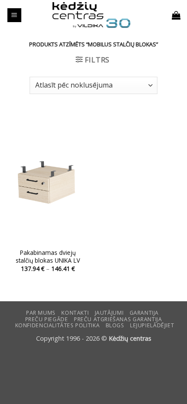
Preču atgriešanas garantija (118, 319)
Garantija (144, 312)
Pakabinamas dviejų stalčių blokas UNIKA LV (48, 256)
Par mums (41, 312)
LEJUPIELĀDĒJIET (152, 325)
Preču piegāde (46, 319)
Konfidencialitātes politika (57, 325)
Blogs (115, 325)
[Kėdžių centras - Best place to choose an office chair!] (91, 15)
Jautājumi (109, 312)
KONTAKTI (75, 312)
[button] (14, 15)
